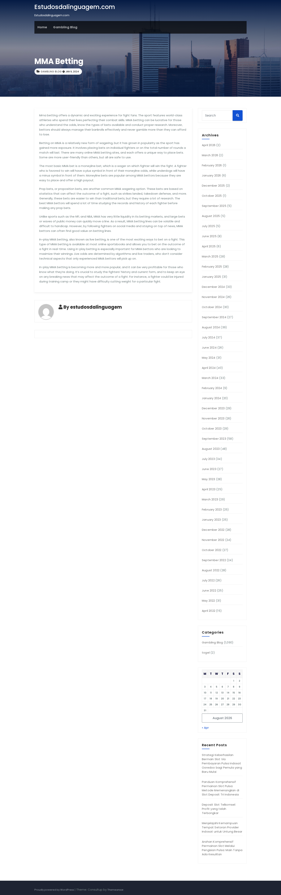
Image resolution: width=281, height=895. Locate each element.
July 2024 (208, 337)
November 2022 (213, 540)
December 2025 (213, 186)
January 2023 (211, 520)
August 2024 (211, 327)
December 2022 (213, 530)
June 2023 (209, 469)
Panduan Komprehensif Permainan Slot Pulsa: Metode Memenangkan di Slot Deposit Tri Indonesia (220, 788)
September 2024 (214, 317)
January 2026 (211, 175)
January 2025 (211, 277)
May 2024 (208, 358)
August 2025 (211, 216)
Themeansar (115, 890)
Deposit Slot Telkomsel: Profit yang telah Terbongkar (219, 809)
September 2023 (214, 439)
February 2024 (212, 388)
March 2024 (210, 378)
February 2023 (212, 509)
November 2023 (213, 418)
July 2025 (208, 226)
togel (206, 653)
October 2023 (212, 428)
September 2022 (214, 560)
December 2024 (213, 287)
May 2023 (208, 479)
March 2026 (210, 155)
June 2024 (209, 348)
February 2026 (212, 165)
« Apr (205, 728)
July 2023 (208, 459)
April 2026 (208, 145)
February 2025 (212, 267)
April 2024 (209, 368)
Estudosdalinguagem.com (74, 6)
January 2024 (211, 398)
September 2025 (214, 206)
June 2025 (209, 236)
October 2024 (212, 307)
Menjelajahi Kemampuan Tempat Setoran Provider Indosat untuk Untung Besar (222, 827)
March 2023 (210, 499)
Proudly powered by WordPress (54, 890)
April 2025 (209, 246)
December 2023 (213, 408)
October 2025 (212, 196)
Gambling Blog (65, 27)
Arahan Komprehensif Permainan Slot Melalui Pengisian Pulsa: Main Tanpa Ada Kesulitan (222, 848)
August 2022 (210, 570)
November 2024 (213, 297)
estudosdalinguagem (96, 307)
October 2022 (211, 550)
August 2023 (211, 449)
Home (42, 27)
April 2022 (208, 611)
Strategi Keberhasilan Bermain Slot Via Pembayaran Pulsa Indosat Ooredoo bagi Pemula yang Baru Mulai (222, 763)
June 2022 (209, 590)
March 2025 (210, 256)
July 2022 (208, 580)
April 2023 (208, 489)
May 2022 (208, 601)
